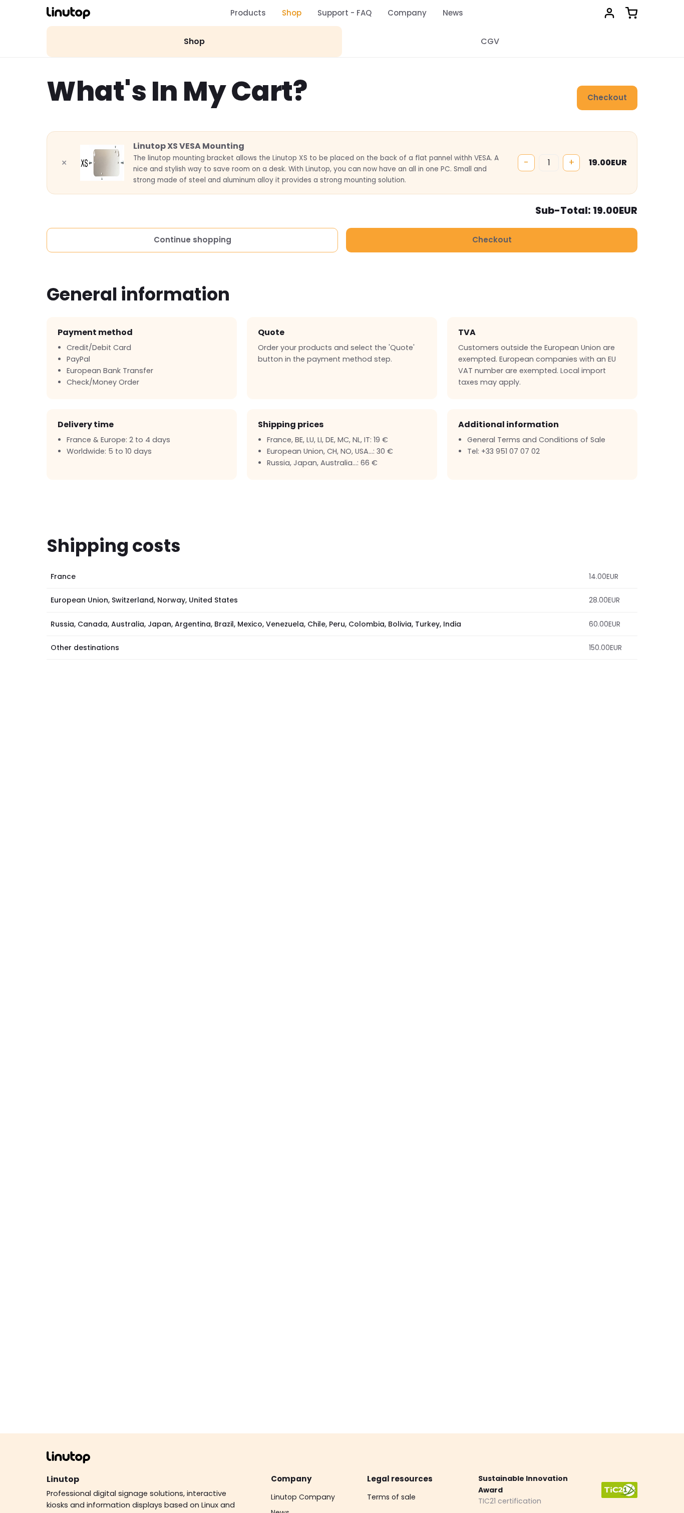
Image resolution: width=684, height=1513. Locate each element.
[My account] (609, 13)
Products (248, 13)
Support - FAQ (344, 13)
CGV (490, 41)
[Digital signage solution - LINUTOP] (68, 13)
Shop (291, 13)
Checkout (607, 97)
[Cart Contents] (631, 13)
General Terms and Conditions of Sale (536, 440)
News (453, 13)
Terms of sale (391, 1497)
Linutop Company (303, 1497)
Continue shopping (192, 239)
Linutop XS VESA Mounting (188, 146)
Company (407, 13)
